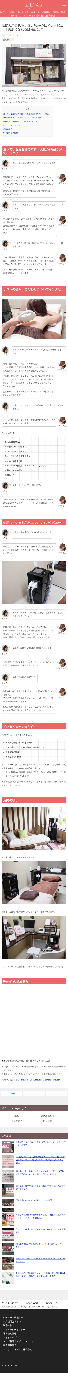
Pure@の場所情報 (10, 133)
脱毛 (16, 1115)
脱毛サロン (7, 40)
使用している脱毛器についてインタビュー (20, 121)
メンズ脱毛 (16, 1121)
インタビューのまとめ (12, 125)
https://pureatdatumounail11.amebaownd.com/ (40, 1080)
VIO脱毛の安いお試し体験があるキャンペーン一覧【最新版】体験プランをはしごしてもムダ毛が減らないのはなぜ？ (40, 1160)
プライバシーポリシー (14, 1329)
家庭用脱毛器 (47, 1115)
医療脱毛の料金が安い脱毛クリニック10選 (34, 1200)
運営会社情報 (9, 1333)
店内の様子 (7, 129)
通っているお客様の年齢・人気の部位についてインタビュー (27, 114)
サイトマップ (9, 1337)
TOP (12, 1302)
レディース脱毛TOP (13, 1317)
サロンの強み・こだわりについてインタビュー (22, 118)
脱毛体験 (7, 1325)
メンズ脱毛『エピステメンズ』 (18, 1341)
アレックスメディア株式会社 (17, 1349)
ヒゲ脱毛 (47, 1121)
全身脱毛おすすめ (12, 1321)
